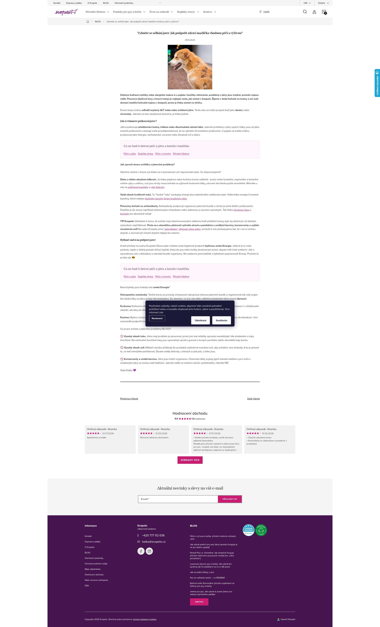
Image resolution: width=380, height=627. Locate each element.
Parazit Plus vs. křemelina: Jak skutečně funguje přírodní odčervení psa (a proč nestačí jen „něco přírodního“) (212, 555)
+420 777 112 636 (153, 535)
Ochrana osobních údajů (96, 563)
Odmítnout (200, 320)
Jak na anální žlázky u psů (202, 572)
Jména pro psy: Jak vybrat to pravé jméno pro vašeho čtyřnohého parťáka (211, 593)
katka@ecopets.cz (154, 541)
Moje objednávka (92, 569)
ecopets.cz (141, 551)
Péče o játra (130, 153)
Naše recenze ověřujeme (96, 580)
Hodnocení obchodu (190, 413)
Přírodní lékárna (181, 153)
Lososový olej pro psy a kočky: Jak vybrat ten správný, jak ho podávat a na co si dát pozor (211, 565)
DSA (87, 585)
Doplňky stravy (145, 153)
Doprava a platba (74, 2)
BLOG (106, 2)
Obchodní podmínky (124, 2)
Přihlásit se (230, 499)
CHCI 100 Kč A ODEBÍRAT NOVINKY (190, 614)
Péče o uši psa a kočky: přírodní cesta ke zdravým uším (213, 537)
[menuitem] (97, 12)
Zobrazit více (190, 460)
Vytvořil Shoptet (288, 619)
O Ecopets (92, 2)
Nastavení (157, 318)
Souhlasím (221, 320)
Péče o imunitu (163, 153)
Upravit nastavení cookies (144, 619)
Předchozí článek (129, 398)
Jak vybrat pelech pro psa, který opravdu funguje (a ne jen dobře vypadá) (213, 546)
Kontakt (56, 2)
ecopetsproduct (149, 551)
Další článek (253, 398)
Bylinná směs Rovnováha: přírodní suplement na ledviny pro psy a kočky (212, 584)
